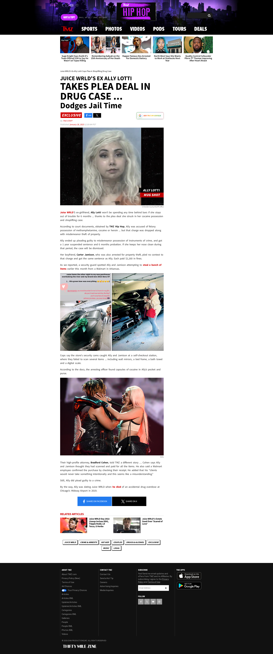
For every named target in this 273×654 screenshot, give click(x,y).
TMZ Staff (67, 120)
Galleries (66, 618)
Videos (137, 29)
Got (69, 17)
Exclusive (153, 542)
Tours (179, 29)
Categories (67, 610)
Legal (116, 548)
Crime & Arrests (88, 542)
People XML (67, 626)
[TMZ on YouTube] (153, 601)
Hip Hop (105, 542)
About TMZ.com (69, 574)
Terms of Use (68, 582)
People (65, 622)
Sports (89, 29)
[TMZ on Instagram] (77, 5)
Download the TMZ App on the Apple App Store (189, 575)
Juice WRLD (70, 542)
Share (96, 501)
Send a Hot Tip (106, 578)
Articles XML (67, 598)
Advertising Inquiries (109, 586)
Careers (103, 582)
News (67, 29)
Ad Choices (67, 586)
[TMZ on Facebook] (62, 5)
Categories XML (69, 614)
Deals (200, 29)
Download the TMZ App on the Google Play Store (189, 585)
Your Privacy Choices (77, 590)
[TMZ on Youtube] (72, 5)
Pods (158, 29)
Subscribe (166, 588)
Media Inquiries (107, 590)
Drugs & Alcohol (135, 542)
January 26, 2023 (76, 124)
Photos (113, 29)
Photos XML (67, 630)
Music (106, 548)
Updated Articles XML (71, 606)
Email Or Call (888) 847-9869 (93, 18)
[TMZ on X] (67, 5)
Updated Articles (69, 602)
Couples (117, 542)
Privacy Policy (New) (71, 578)
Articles (65, 594)
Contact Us (105, 574)
